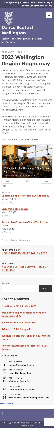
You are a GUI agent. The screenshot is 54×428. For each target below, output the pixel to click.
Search (5, 283)
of (27, 181)
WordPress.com (26, 426)
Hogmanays (24, 240)
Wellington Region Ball (20, 381)
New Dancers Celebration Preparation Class (29, 397)
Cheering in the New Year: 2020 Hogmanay (25, 195)
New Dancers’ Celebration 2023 (24, 251)
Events (14, 240)
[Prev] (7, 181)
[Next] (46, 181)
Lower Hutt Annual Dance (21, 373)
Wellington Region (13, 2)
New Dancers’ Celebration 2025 (19, 306)
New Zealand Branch (34, 2)
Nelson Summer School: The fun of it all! (25, 266)
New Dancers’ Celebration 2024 (19, 322)
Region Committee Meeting (21, 364)
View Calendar (6, 403)
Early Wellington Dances (15, 208)
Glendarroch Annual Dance (21, 389)
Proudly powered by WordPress (16, 423)
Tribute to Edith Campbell (16, 329)
